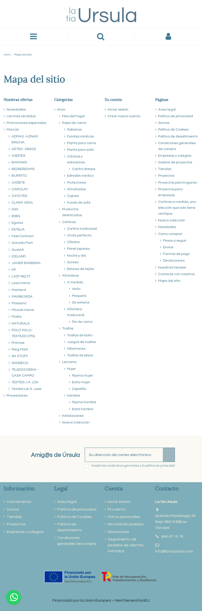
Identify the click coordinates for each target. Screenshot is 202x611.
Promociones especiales (26, 123)
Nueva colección (171, 220)
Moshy (17, 316)
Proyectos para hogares (177, 182)
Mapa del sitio (169, 281)
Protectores (76, 182)
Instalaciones (73, 416)
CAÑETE (18, 182)
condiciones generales (123, 465)
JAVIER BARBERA (26, 263)
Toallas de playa (80, 355)
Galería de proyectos (175, 162)
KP (14, 269)
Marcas (13, 129)
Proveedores (17, 395)
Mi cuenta (116, 509)
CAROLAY (20, 189)
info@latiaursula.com (174, 551)
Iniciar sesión (118, 109)
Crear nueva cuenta (124, 116)
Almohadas (76, 189)
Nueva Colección (75, 422)
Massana (19, 303)
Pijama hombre (84, 402)
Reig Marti (20, 349)
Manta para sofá (80, 150)
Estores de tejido (80, 269)
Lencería (69, 362)
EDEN (16, 216)
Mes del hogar (73, 116)
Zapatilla (79, 389)
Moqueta (79, 296)
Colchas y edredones (76, 159)
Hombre (73, 395)
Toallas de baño (79, 335)
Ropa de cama (74, 123)
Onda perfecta (79, 235)
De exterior (81, 302)
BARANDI (19, 162)
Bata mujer (81, 382)
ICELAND (19, 256)
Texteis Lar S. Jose (26, 389)
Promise (18, 342)
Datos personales (124, 517)
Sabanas (74, 129)
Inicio (61, 109)
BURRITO (19, 175)
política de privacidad (160, 465)
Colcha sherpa (83, 169)
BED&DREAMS (23, 169)
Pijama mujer (82, 375)
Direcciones (118, 532)
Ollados (73, 242)
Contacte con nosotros (176, 274)
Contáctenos (19, 502)
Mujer (71, 369)
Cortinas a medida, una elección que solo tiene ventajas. (177, 207)
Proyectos (166, 175)
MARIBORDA (22, 296)
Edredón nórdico (80, 175)
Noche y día (76, 255)
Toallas (67, 328)
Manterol (19, 290)
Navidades (167, 227)
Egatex (17, 223)
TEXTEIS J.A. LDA (25, 382)
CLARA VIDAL (22, 202)
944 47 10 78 (172, 536)
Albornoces (76, 348)
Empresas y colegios (174, 155)
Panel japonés (78, 248)
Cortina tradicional (82, 228)
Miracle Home (23, 310)
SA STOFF (20, 356)
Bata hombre (82, 409)
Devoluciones (174, 260)
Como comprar (170, 234)
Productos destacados (72, 212)
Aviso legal (167, 109)
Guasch (18, 249)
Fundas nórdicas (80, 136)
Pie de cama (82, 322)
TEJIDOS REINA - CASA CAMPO (25, 372)
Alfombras (70, 275)
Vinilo (76, 289)
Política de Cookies (173, 129)
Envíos (168, 247)
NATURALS (21, 323)
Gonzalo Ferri (22, 243)
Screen (73, 262)
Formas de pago (176, 254)
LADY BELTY (21, 276)
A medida (75, 282)
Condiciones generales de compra (177, 146)
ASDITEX (18, 155)
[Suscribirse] (169, 455)
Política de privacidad (175, 116)
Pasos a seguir (174, 240)
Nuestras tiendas (172, 267)
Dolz (15, 209)
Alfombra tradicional (75, 312)
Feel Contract (23, 236)
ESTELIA (18, 229)
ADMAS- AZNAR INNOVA (25, 139)
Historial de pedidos (126, 524)
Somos (163, 123)
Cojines (73, 196)
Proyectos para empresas (170, 192)
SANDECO (20, 363)
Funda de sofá (78, 202)
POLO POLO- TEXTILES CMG (23, 333)
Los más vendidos (21, 116)
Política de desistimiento (178, 136)
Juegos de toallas (81, 342)
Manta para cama (81, 143)
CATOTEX (19, 196)
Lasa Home (21, 283)
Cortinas (69, 222)
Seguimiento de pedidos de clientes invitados (126, 545)
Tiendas (164, 169)
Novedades (16, 109)
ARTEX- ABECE (24, 149)
